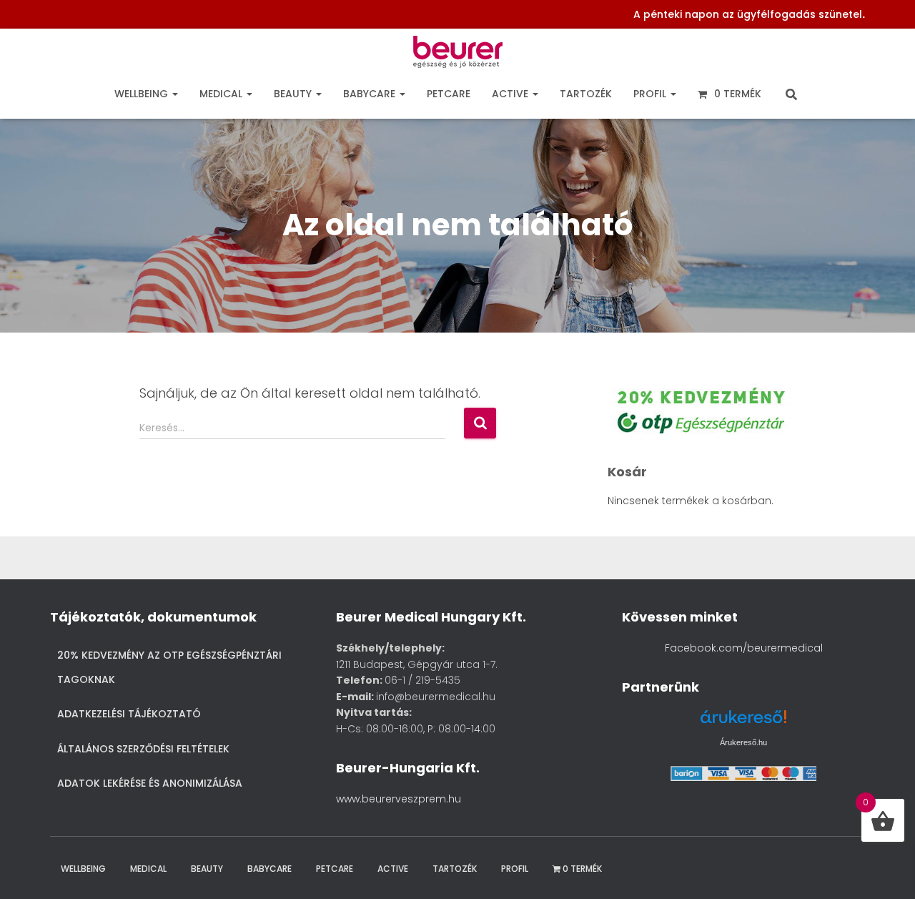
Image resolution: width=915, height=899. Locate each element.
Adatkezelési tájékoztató (129, 714)
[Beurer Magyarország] (457, 55)
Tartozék (586, 94)
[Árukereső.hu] (743, 722)
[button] (174, 94)
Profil (651, 94)
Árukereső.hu (743, 742)
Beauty (294, 94)
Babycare (370, 94)
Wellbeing (142, 94)
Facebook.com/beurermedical (744, 648)
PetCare (448, 94)
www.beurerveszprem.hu (398, 799)
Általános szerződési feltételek (143, 749)
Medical (222, 94)
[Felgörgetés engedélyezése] (885, 870)
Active (511, 94)
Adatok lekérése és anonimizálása (149, 783)
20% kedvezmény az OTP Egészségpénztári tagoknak (169, 667)
